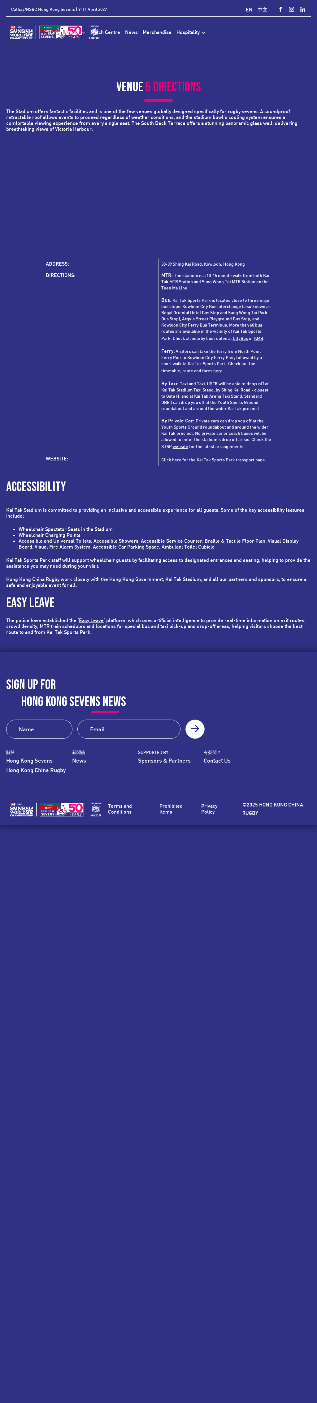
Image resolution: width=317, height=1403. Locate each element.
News (79, 761)
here (218, 370)
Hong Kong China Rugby (36, 770)
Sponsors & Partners (164, 761)
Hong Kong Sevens (29, 761)
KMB (258, 338)
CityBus (240, 338)
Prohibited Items (171, 809)
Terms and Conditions (120, 809)
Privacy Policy (209, 809)
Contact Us (217, 761)
